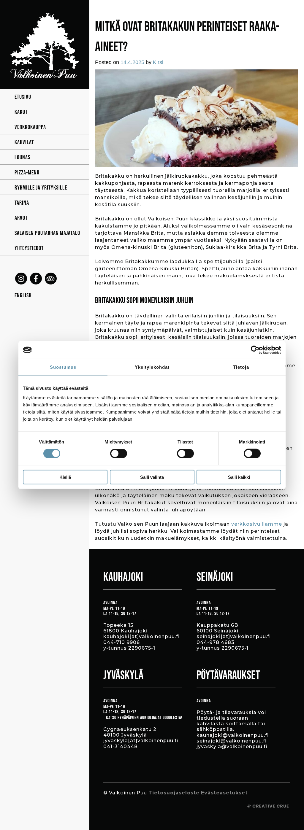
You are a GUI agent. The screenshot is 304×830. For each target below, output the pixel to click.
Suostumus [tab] (63, 367)
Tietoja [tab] (241, 367)
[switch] (118, 453)
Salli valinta (152, 476)
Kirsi (158, 62)
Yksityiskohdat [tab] (152, 367)
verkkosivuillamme (256, 524)
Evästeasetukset (224, 793)
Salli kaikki (239, 476)
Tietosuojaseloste (174, 793)
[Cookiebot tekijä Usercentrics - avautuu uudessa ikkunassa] (255, 350)
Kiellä (65, 476)
